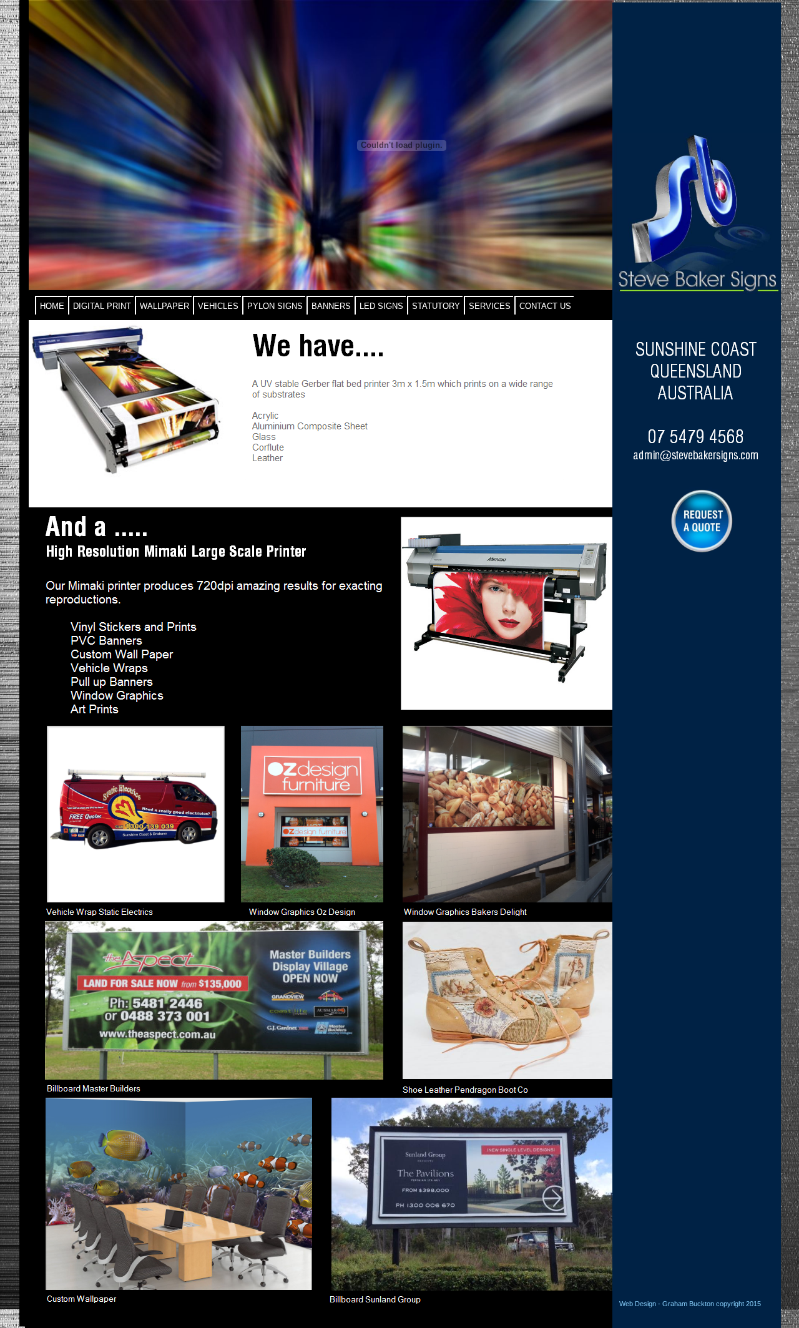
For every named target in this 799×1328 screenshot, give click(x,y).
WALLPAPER (164, 306)
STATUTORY (436, 306)
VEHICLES (218, 306)
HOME (52, 306)
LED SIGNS (381, 306)
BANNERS (331, 306)
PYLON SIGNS (275, 306)
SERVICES (490, 306)
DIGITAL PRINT (102, 306)
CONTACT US (545, 306)
